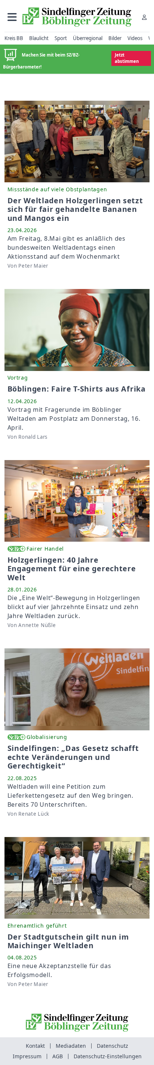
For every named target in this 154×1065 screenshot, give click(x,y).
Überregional (87, 38)
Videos (134, 38)
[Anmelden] (144, 17)
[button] (12, 17)
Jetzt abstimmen (127, 58)
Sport (61, 38)
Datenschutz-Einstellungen (108, 1056)
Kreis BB (13, 38)
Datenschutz (112, 1045)
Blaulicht (39, 38)
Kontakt (35, 1045)
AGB (57, 1056)
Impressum (27, 1056)
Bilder (114, 38)
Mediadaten (71, 1045)
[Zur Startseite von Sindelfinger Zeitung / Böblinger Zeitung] (77, 17)
